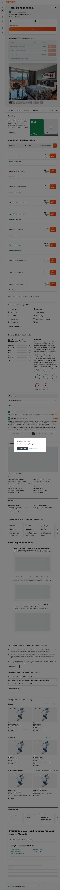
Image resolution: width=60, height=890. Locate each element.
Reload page (22, 448)
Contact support (33, 448)
